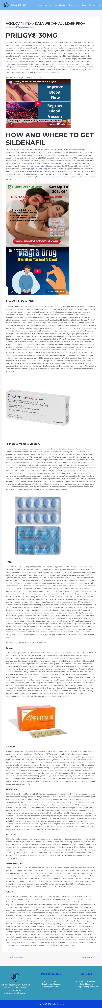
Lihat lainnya (87, 989)
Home (40, 5)
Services (48, 5)
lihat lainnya (51, 989)
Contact (92, 5)
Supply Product (60, 5)
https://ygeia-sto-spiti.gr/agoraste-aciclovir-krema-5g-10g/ (48, 169)
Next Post (87, 957)
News (83, 5)
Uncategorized (11, 27)
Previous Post (16, 957)
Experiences (73, 5)
